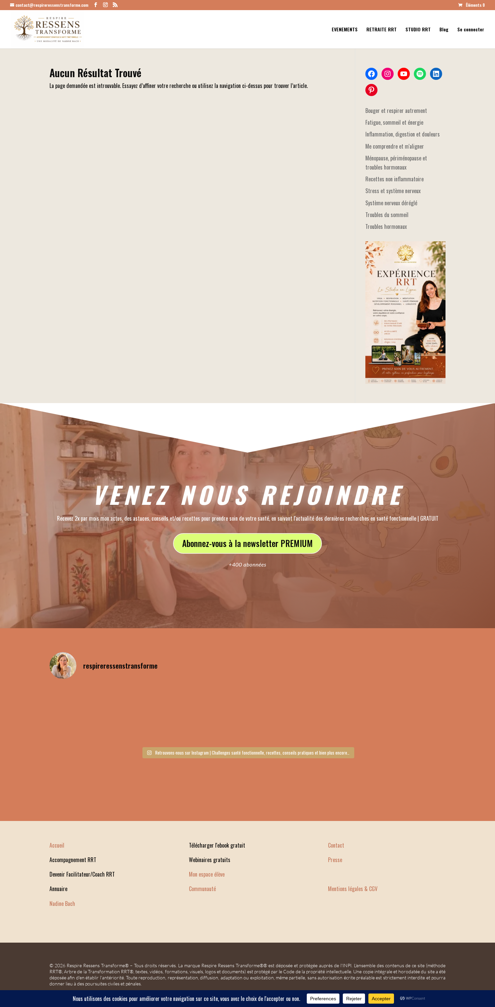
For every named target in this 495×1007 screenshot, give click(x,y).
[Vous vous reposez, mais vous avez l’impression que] (98, 714)
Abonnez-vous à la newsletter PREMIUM (247, 543)
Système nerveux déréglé (391, 203)
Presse (335, 860)
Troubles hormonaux (386, 226)
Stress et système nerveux (393, 191)
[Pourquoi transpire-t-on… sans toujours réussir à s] (397, 714)
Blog (444, 30)
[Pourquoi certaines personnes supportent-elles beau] (297, 714)
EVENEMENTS (345, 30)
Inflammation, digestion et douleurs (402, 134)
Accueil (57, 845)
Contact (336, 845)
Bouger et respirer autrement (396, 110)
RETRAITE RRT (381, 30)
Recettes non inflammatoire (394, 179)
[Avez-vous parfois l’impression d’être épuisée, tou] (198, 714)
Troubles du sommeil (386, 215)
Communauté (202, 889)
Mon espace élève (207, 874)
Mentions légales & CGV (352, 889)
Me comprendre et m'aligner (394, 146)
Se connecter (470, 30)
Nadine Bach (62, 903)
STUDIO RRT (418, 30)
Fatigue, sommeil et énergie (394, 122)
